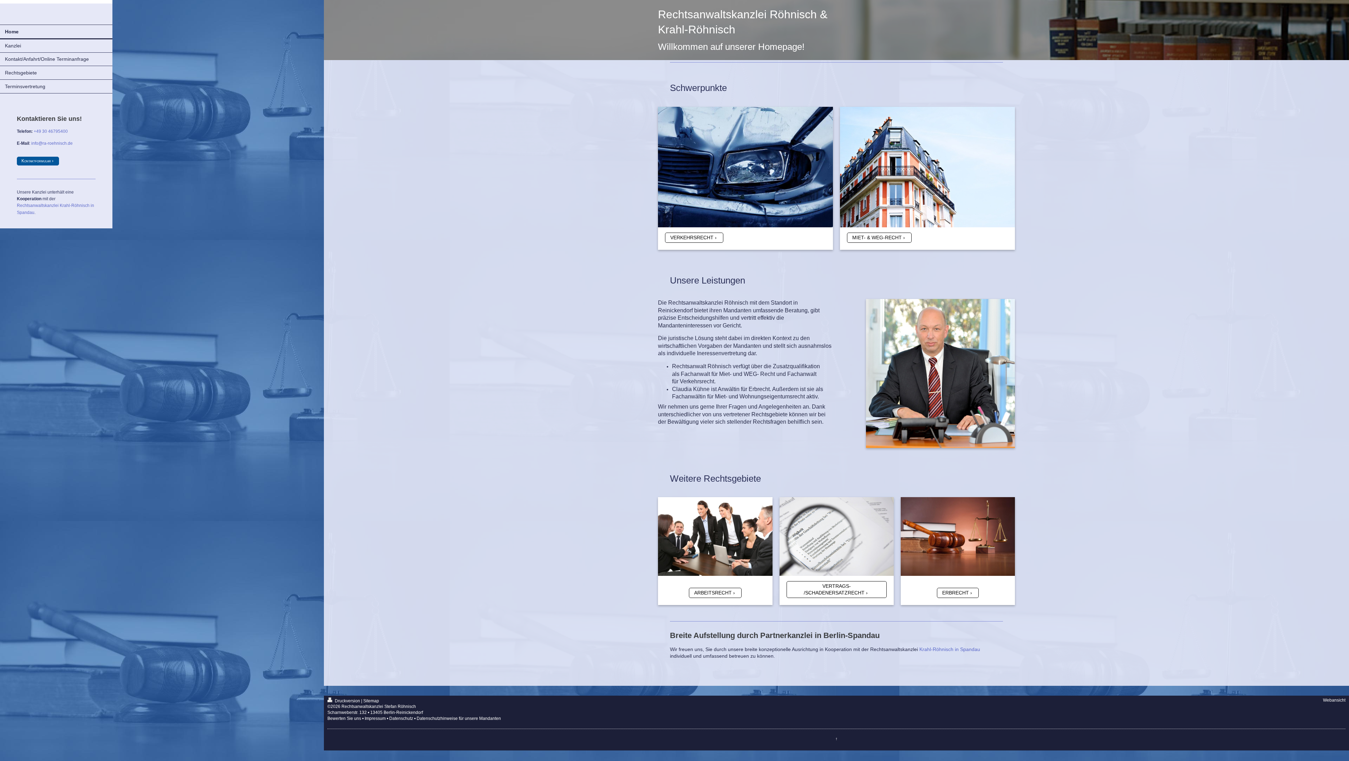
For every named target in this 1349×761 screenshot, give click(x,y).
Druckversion (347, 700)
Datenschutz (401, 718)
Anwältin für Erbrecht (744, 389)
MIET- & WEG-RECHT (877, 237)
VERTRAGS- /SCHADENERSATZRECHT (834, 589)
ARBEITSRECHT (713, 593)
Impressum (375, 718)
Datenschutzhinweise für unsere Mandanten (459, 718)
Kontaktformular (36, 160)
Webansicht (1334, 700)
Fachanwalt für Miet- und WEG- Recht (728, 374)
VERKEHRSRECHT (691, 237)
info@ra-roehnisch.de (52, 143)
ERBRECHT (955, 593)
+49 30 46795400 (51, 131)
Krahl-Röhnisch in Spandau (949, 649)
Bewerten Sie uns (344, 718)
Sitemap (371, 700)
